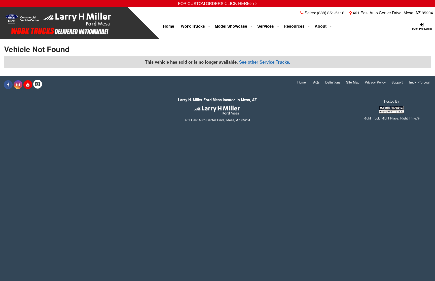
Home (168, 26)
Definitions (333, 82)
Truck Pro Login (419, 82)
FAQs (315, 82)
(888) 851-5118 (330, 13)
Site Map (352, 82)
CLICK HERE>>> (241, 3)
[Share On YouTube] (27, 84)
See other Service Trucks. (264, 62)
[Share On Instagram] (18, 84)
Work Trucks (193, 26)
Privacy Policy (375, 82)
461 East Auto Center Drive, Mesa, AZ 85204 (392, 13)
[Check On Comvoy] (37, 84)
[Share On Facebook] (8, 84)
